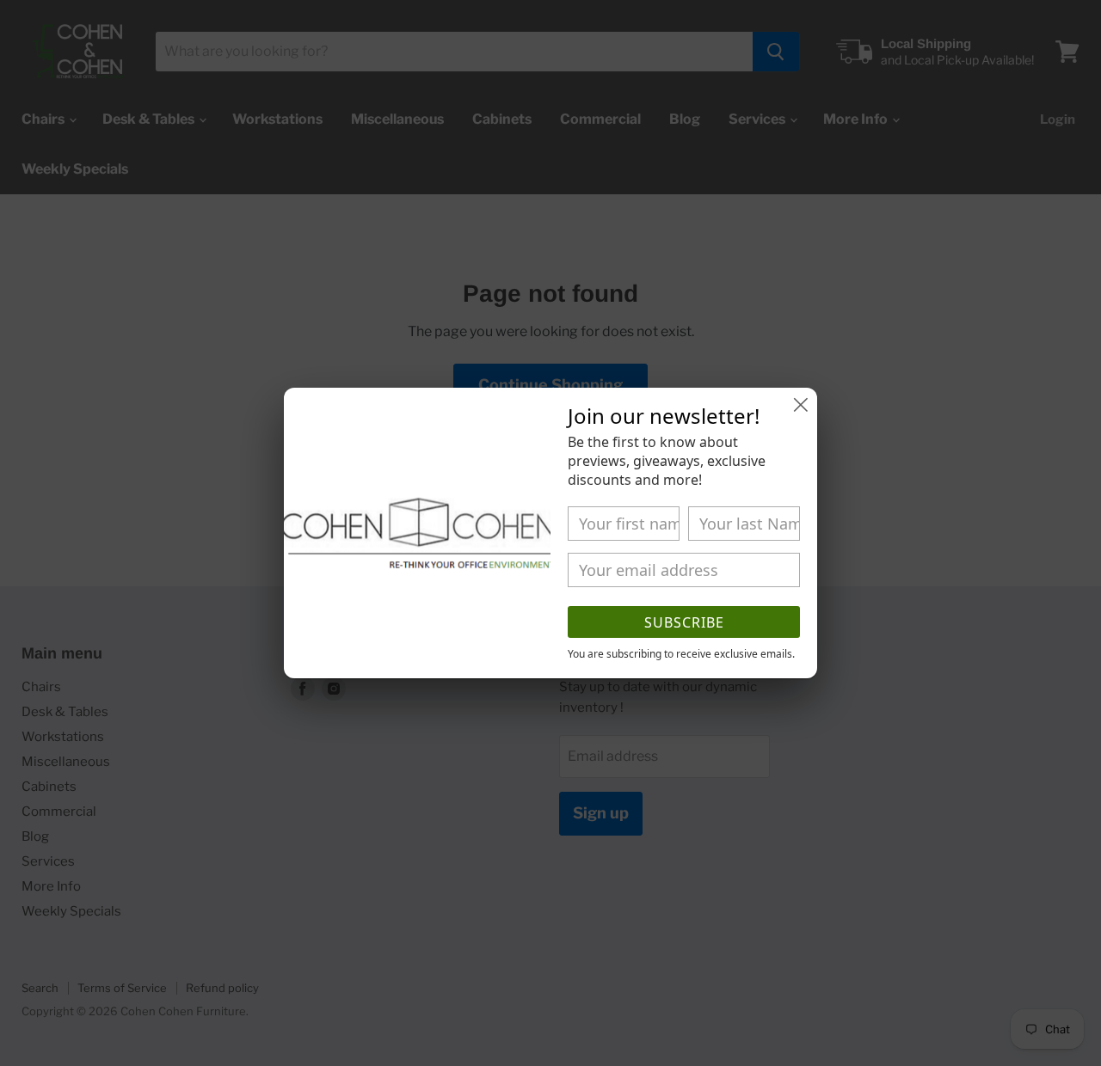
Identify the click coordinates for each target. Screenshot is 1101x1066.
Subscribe (684, 622)
